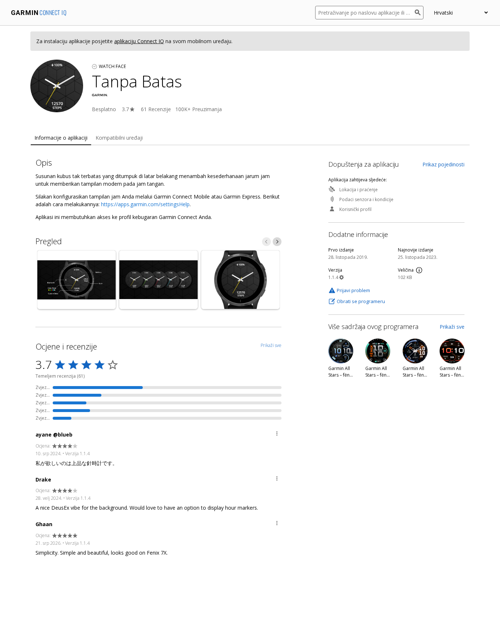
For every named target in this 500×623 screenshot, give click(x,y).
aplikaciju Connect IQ (139, 41)
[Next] (277, 241)
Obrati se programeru (361, 301)
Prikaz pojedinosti (443, 164)
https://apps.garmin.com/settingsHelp (145, 204)
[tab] (61, 138)
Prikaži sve (452, 326)
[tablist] (250, 138)
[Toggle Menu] (277, 434)
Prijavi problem (353, 290)
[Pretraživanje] (419, 12)
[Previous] (266, 241)
